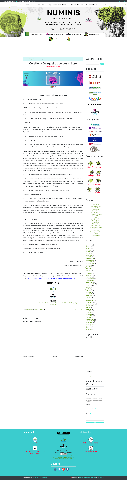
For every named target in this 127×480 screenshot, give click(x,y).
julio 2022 (88, 327)
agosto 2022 (89, 326)
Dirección (34, 1)
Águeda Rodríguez (96, 235)
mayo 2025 (88, 270)
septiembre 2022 (90, 324)
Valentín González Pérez (95, 232)
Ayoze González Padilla (96, 206)
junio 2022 (88, 329)
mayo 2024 (88, 290)
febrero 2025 (89, 275)
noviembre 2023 (90, 300)
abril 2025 (88, 272)
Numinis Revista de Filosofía (9, 1)
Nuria (95, 229)
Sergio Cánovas (95, 230)
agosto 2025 (89, 265)
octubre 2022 (89, 322)
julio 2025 (88, 267)
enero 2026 (88, 257)
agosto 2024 (89, 285)
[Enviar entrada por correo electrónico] (44, 309)
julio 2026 (88, 246)
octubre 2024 (89, 282)
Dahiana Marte (95, 211)
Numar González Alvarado (95, 225)
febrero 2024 (89, 295)
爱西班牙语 (101, 477)
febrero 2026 (89, 255)
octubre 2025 (89, 262)
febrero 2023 (89, 316)
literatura (52, 66)
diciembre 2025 (90, 258)
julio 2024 (88, 287)
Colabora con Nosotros (92, 5)
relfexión (58, 66)
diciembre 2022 (90, 319)
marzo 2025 (89, 273)
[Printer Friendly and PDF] (53, 87)
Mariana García (95, 222)
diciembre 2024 (90, 278)
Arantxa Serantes (95, 204)
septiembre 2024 (90, 284)
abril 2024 (88, 292)
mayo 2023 (88, 311)
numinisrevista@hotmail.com (23, 1)
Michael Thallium (96, 224)
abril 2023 (88, 312)
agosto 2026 (89, 245)
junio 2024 (88, 289)
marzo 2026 (89, 253)
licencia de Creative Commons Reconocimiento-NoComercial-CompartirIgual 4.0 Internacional (64, 457)
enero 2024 (88, 297)
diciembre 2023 (90, 299)
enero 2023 (88, 317)
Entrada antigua (79, 356)
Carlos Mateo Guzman (96, 208)
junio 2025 (88, 268)
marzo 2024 (89, 294)
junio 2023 (88, 309)
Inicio (21, 5)
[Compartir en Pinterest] (79, 309)
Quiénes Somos (30, 5)
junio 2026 (88, 248)
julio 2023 (88, 307)
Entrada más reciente (28, 356)
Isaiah (95, 217)
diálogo (30, 59)
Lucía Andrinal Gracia (95, 219)
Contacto (104, 5)
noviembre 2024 (90, 280)
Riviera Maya (92, 477)
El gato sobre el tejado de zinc (95, 214)
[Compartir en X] (75, 309)
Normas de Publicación (77, 5)
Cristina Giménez (95, 209)
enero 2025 (88, 277)
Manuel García (95, 221)
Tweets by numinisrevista (92, 376)
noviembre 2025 (90, 260)
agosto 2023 (89, 305)
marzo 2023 (89, 314)
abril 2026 (88, 251)
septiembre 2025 (90, 263)
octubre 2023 (89, 302)
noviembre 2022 (90, 321)
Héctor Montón (95, 216)
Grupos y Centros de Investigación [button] (57, 5)
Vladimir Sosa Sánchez (95, 233)
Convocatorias (41, 5)
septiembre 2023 (90, 304)
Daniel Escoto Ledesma (96, 213)
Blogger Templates (84, 477)
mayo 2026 (88, 250)
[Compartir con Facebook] (77, 309)
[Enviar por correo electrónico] (73, 309)
